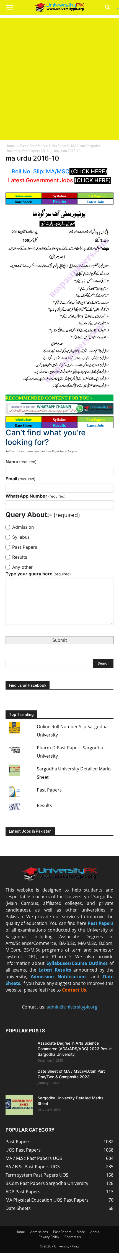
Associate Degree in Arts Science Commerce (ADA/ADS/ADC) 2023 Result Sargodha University (75, 1049)
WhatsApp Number (36, 496)
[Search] (109, 7)
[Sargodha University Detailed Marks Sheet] (19, 1105)
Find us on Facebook (27, 685)
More (81, 1231)
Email (20, 478)
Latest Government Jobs (41, 180)
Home (10, 145)
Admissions (39, 1231)
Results (59, 202)
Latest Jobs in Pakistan (30, 831)
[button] (9, 7)
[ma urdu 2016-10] (59, 300)
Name (21, 461)
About (94, 1231)
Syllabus (59, 196)
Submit (59, 640)
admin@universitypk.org (71, 1007)
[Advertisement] (59, 77)
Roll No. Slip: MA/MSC (40, 171)
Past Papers (49, 790)
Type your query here (38, 573)
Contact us (72, 1236)
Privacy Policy (48, 1236)
